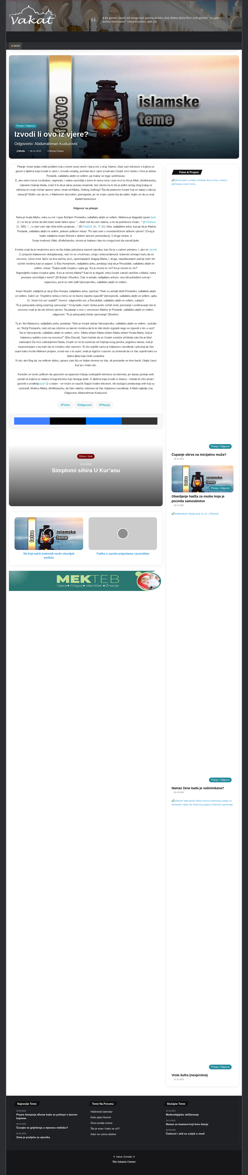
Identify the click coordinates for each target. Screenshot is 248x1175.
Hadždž (87, 226)
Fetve (66, 404)
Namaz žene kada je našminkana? (198, 788)
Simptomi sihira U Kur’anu (86, 470)
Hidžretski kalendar (102, 1111)
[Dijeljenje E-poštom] (139, 421)
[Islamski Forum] (86, 580)
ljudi (42, 383)
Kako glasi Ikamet (101, 1117)
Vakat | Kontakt (124, 1156)
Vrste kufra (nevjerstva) (190, 1075)
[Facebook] (32, 421)
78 (98, 226)
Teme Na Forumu (103, 1103)
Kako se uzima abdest (103, 1134)
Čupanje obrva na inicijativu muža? (199, 454)
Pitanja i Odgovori (25, 125)
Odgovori (85, 404)
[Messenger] (104, 421)
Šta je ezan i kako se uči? (105, 1128)
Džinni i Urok (86, 456)
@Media (21, 151)
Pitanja (105, 404)
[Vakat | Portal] (32, 16)
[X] (68, 421)
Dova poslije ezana (101, 1123)
